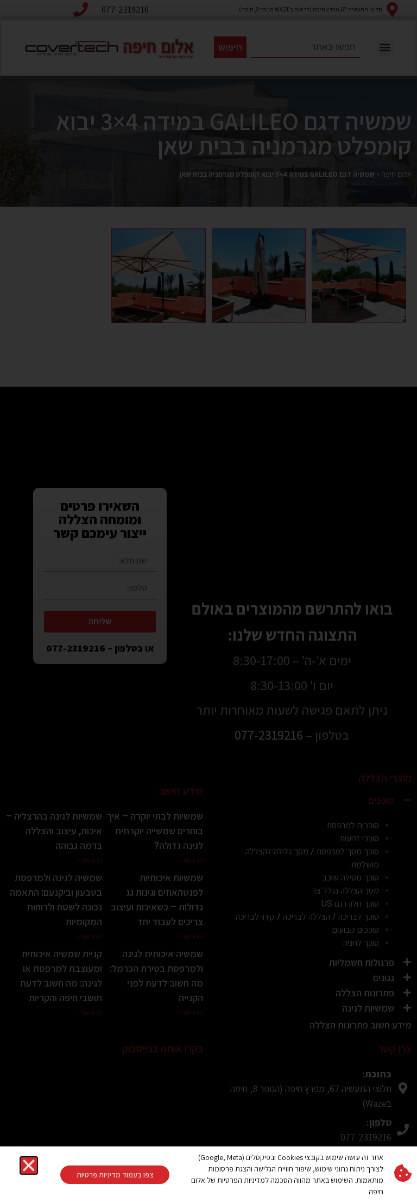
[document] (208, 601)
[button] (29, 1165)
